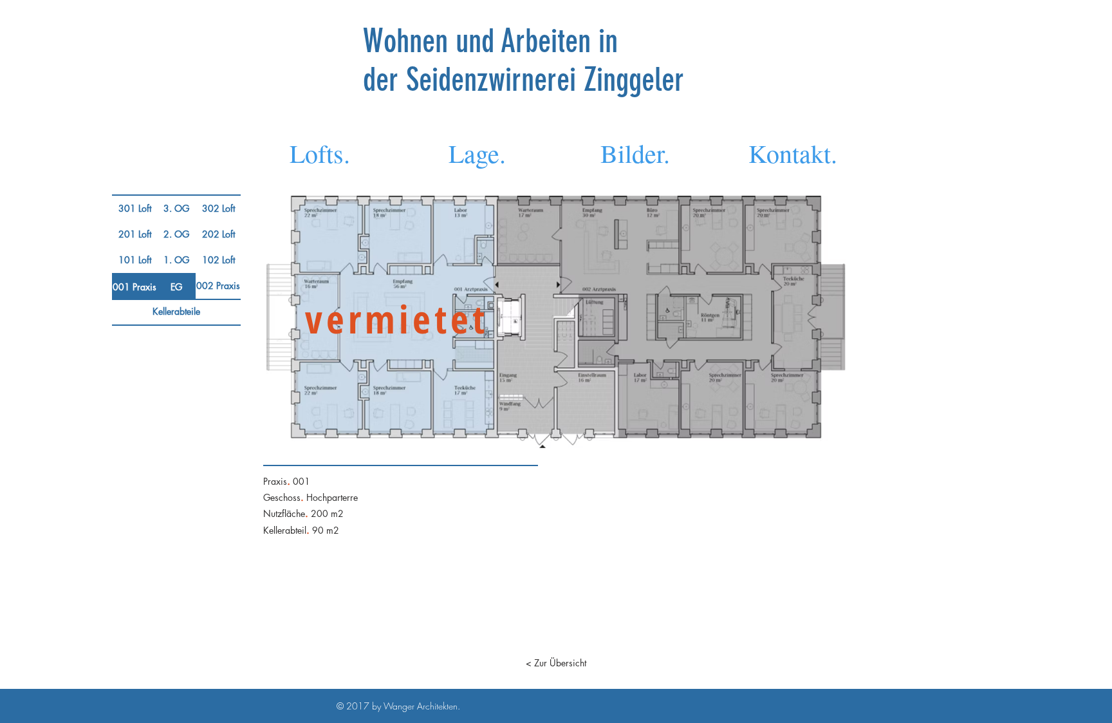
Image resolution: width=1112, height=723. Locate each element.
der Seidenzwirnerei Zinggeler (523, 80)
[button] (176, 208)
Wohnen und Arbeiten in (494, 41)
